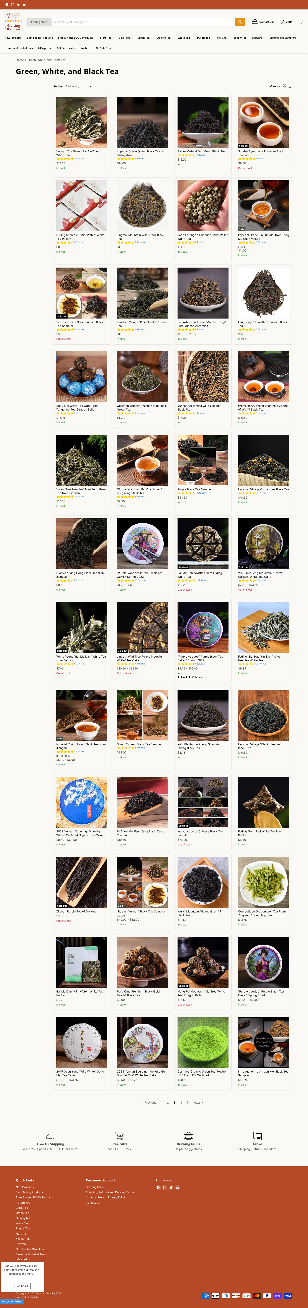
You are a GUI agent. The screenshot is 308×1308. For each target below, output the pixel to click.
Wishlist (86, 48)
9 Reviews (261, 580)
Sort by (58, 86)
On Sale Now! (104, 48)
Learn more (22, 1286)
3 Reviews (261, 329)
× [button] (42, 1259)
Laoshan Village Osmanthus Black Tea (263, 489)
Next (197, 1102)
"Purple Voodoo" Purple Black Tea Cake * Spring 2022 (200, 658)
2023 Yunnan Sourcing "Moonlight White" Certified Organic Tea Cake (79, 833)
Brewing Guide (95, 1187)
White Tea (184, 38)
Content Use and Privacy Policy (105, 1197)
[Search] (240, 22)
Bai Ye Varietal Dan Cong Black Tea (201, 151)
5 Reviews (79, 158)
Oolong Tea (164, 38)
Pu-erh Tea (105, 38)
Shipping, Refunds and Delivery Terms (110, 1192)
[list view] (289, 86)
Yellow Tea (240, 38)
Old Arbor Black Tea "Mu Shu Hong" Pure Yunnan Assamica (202, 324)
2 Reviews (79, 496)
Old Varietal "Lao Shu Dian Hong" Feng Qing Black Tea (139, 491)
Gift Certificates (66, 48)
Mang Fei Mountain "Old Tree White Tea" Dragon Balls (201, 993)
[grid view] (284, 86)
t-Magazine (45, 48)
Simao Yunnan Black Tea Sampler (139, 744)
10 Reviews (201, 154)
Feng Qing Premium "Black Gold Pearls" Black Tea (138, 993)
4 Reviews (261, 413)
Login (289, 22)
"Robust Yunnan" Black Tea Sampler (141, 911)
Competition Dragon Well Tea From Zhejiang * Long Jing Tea (262, 913)
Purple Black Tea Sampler (195, 489)
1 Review (139, 329)
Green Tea (143, 38)
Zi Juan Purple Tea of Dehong (76, 911)
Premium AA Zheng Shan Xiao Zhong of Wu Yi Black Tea (263, 407)
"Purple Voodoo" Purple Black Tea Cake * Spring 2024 (261, 993)
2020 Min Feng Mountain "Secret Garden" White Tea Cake (260, 574)
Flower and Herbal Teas (18, 48)
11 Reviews (201, 580)
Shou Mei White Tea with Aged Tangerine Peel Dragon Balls (77, 407)
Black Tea (125, 38)
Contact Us (93, 1202)
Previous (150, 1102)
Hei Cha (222, 38)
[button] (26, 1301)
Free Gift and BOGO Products (75, 38)
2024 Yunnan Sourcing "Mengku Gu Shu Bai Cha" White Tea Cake (141, 1073)
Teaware (257, 38)
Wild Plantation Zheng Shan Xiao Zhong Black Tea (199, 746)
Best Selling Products (40, 38)
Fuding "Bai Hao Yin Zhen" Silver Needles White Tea (260, 658)
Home (20, 59)
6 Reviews (79, 242)
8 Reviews (261, 158)
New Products (13, 38)
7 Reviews (79, 413)
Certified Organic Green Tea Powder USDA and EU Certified (202, 1073)
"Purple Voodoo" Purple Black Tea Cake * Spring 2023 (140, 574)
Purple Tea (204, 38)
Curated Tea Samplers (283, 38)
